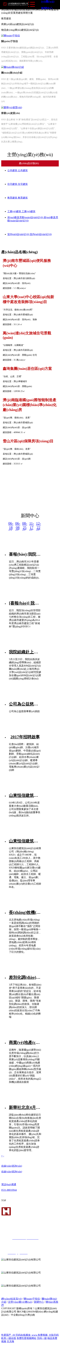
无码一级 (42, 1338)
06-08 (17, 525)
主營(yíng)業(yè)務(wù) (20, 1302)
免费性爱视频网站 (26, 1338)
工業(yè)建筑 (14, 211)
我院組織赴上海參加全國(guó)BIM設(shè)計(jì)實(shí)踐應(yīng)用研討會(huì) (25, 652)
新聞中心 (47, 8)
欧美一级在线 (8, 1338)
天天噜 (10, 1341)
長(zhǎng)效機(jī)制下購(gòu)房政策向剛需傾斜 (25, 912)
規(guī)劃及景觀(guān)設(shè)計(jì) (25, 217)
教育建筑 (12, 197)
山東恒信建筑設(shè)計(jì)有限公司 (25, 841)
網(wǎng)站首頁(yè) (11, 1298)
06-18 (10, 525)
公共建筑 (12, 170)
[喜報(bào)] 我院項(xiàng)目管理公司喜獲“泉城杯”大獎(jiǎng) (25, 603)
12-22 (38, 525)
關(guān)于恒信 (32, 1298)
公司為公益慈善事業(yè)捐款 (25, 704)
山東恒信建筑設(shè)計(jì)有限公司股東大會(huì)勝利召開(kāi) (25, 795)
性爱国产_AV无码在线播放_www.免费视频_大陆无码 (30, 1335)
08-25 (24, 525)
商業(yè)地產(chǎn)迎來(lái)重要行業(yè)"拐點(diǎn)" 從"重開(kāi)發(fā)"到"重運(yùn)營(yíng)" (25, 1042)
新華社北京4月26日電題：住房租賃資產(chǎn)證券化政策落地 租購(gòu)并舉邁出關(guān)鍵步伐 (25, 1107)
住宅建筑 (12, 184)
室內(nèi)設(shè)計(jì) (18, 234)
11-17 (31, 525)
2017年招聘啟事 (25, 737)
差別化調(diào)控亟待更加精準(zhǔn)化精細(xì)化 (25, 977)
